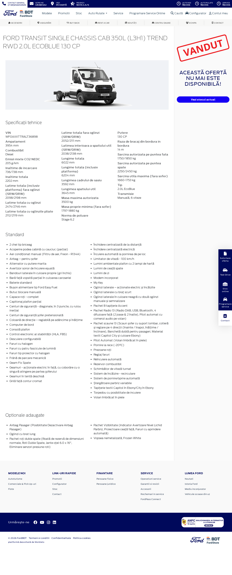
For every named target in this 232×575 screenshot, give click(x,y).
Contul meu (219, 13)
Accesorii (146, 489)
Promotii (64, 13)
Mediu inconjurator (195, 489)
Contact (56, 494)
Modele (47, 13)
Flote (11, 489)
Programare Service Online (147, 13)
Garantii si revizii (150, 484)
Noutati (189, 478)
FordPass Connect (151, 499)
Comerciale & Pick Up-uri (22, 484)
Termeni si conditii (39, 538)
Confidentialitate (61, 538)
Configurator (197, 13)
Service (118, 13)
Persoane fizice (104, 478)
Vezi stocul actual (203, 99)
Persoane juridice (106, 484)
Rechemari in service (152, 494)
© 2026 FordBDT (17, 538)
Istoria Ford (191, 484)
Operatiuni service (151, 478)
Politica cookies (82, 538)
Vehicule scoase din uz (197, 494)
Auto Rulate (96, 13)
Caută (178, 13)
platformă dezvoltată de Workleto (26, 542)
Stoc (79, 13)
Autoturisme (15, 478)
